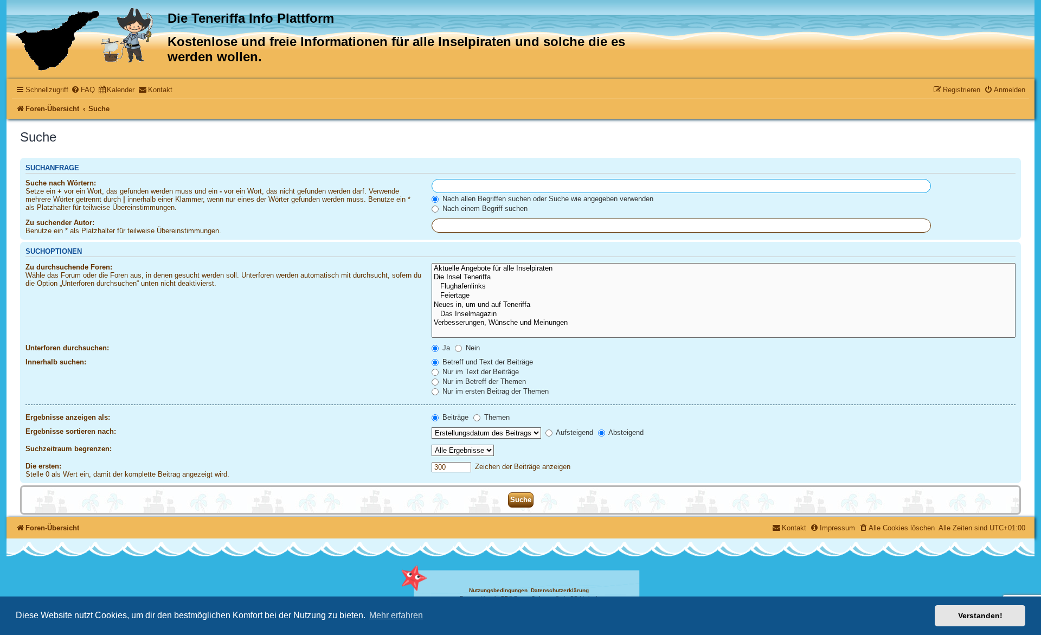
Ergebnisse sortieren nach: (70, 431)
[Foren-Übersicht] (88, 39)
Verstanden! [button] (980, 615)
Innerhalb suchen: (55, 362)
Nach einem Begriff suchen (484, 208)
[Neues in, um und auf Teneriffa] (723, 305)
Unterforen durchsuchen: (67, 348)
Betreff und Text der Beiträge (486, 362)
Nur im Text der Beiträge (479, 372)
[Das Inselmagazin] (723, 314)
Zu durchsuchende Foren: (68, 267)
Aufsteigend (573, 432)
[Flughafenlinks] (723, 286)
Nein (472, 348)
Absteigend (625, 432)
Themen (496, 417)
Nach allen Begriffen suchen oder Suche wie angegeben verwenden (546, 199)
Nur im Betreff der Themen (483, 381)
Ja (445, 348)
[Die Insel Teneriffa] (723, 277)
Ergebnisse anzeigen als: (67, 417)
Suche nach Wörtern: (60, 183)
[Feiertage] (723, 295)
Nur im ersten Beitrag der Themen (494, 391)
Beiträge (454, 417)
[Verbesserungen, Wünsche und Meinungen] (723, 323)
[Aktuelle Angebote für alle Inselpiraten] (723, 268)
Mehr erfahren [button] (396, 615)
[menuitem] (83, 90)
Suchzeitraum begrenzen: (68, 449)
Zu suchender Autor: (59, 223)
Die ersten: (43, 466)
